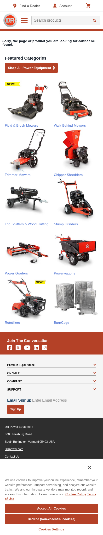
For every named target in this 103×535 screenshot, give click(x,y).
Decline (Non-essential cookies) (51, 519)
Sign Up (15, 409)
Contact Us (12, 456)
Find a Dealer (29, 6)
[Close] (89, 467)
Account (65, 6)
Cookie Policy (75, 494)
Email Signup (19, 400)
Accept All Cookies (51, 508)
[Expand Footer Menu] (94, 365)
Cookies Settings (51, 529)
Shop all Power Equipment (29, 68)
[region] (51, 496)
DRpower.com (14, 449)
